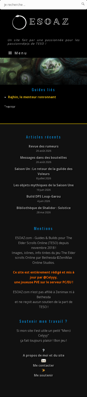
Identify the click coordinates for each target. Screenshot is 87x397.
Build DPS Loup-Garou (44, 196)
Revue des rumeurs (43, 146)
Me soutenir (43, 375)
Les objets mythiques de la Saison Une (44, 185)
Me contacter (43, 365)
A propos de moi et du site (43, 355)
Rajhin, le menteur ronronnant (32, 97)
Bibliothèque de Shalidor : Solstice (44, 208)
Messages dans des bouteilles (43, 158)
